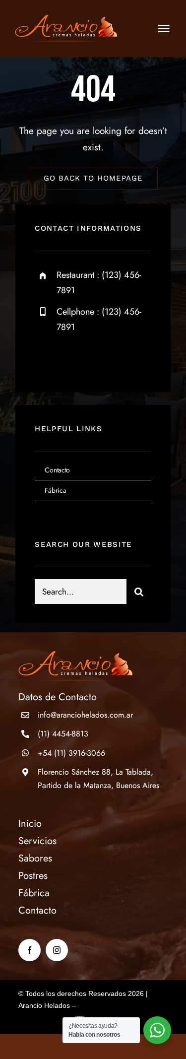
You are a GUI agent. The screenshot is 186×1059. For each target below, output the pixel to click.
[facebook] (46, 358)
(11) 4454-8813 (63, 733)
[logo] (66, 19)
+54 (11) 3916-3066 (71, 753)
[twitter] (73, 358)
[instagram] (100, 358)
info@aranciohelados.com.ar (85, 715)
